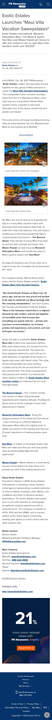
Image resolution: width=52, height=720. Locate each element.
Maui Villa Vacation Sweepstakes (30, 91)
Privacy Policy (33, 703)
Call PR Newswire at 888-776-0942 (26, 694)
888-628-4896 (20, 560)
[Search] (48, 4)
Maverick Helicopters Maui (16, 415)
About (25, 682)
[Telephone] (41, 4)
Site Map (36, 707)
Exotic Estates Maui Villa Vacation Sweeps (24, 283)
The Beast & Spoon (12, 393)
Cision (31, 715)
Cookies (26, 711)
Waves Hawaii (9, 462)
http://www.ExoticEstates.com (17, 591)
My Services (24, 686)
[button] (26, 154)
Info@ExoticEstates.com (33, 563)
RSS (45, 707)
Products (25, 679)
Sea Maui (7, 444)
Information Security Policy (16, 707)
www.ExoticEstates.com (23, 556)
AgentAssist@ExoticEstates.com (27, 570)
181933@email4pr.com (14, 541)
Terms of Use (17, 703)
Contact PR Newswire (25, 676)
